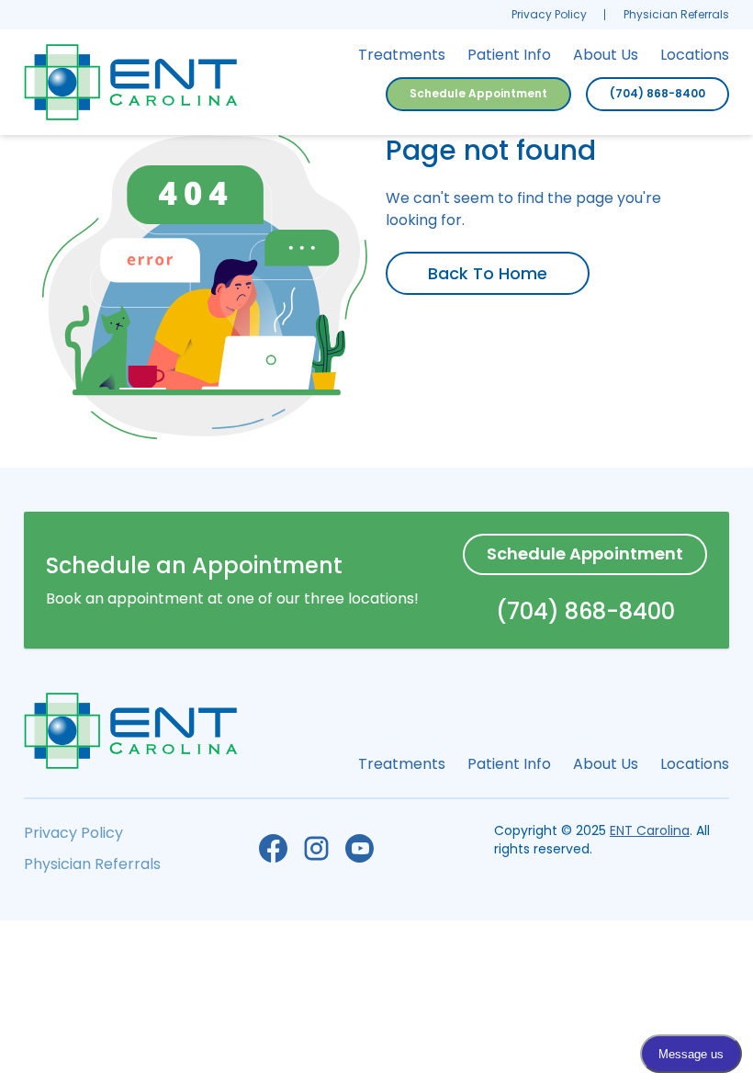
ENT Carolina (650, 830)
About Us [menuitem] (605, 54)
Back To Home (487, 273)
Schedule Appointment (478, 93)
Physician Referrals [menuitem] (676, 14)
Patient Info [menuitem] (509, 54)
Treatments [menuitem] (401, 54)
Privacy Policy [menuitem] (549, 14)
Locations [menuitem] (694, 54)
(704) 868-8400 (657, 93)
